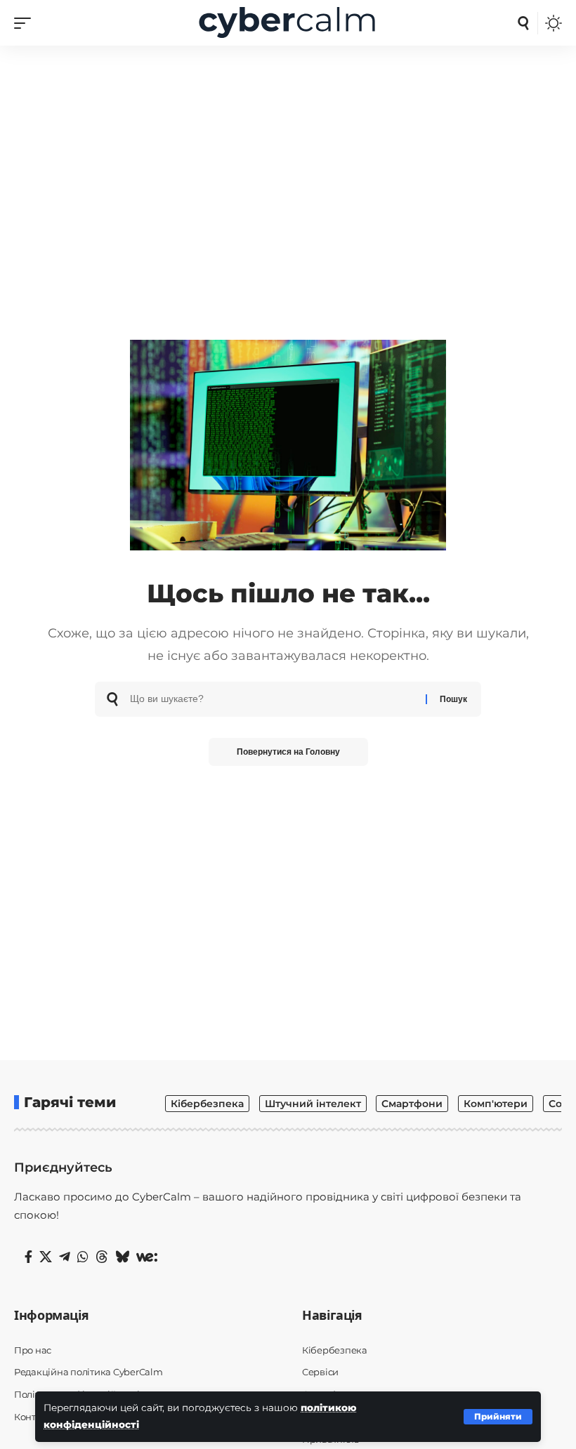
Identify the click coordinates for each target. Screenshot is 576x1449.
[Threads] (102, 1257)
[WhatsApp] (83, 1257)
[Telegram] (64, 1257)
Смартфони (412, 1103)
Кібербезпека (207, 1103)
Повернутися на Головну (288, 752)
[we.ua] (147, 1257)
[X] (45, 1257)
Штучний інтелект (313, 1103)
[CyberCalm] (288, 23)
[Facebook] (28, 1257)
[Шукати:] (272, 699)
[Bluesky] (122, 1257)
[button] (498, 1416)
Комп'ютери (496, 1103)
